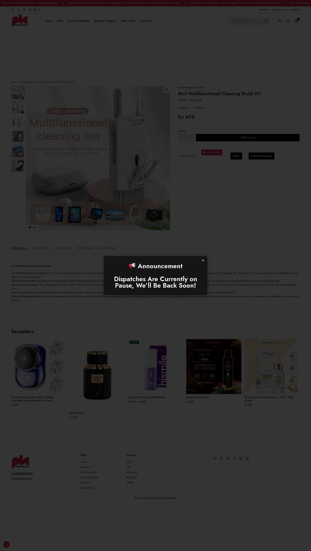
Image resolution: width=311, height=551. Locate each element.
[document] (155, 275)
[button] (203, 260)
